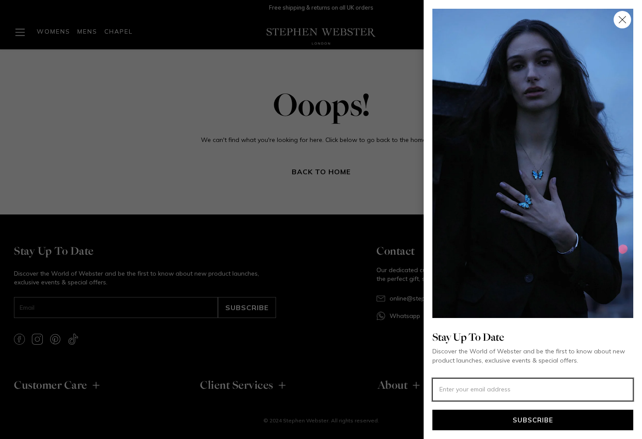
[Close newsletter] (622, 19)
